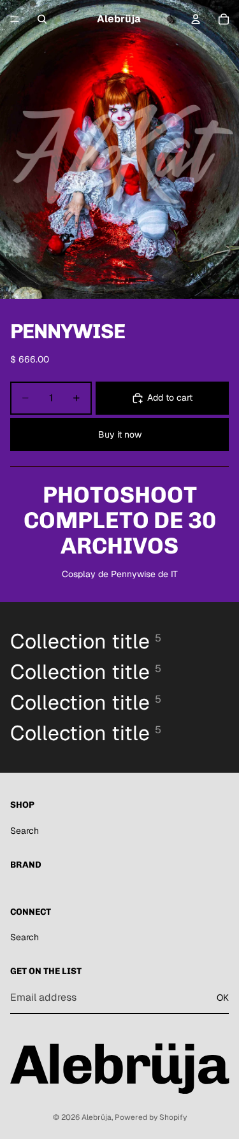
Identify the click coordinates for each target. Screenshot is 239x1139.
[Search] (42, 19)
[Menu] (14, 19)
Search (24, 830)
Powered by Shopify (151, 1117)
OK (223, 997)
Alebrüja (97, 1117)
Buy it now (119, 434)
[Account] (196, 19)
